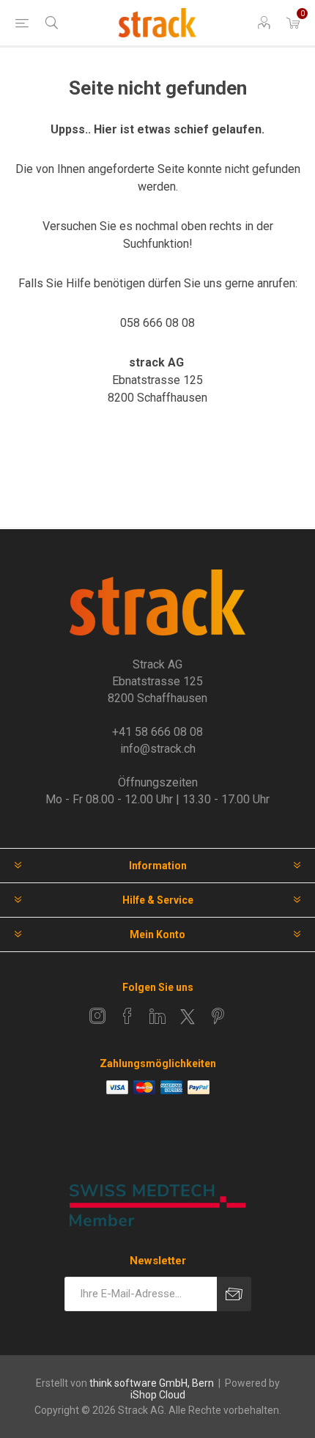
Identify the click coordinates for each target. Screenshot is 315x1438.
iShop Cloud (157, 1395)
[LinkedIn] (157, 1016)
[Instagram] (97, 1016)
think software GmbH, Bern (151, 1383)
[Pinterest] (217, 1016)
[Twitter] (187, 1016)
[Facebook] (127, 1016)
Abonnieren (234, 1294)
